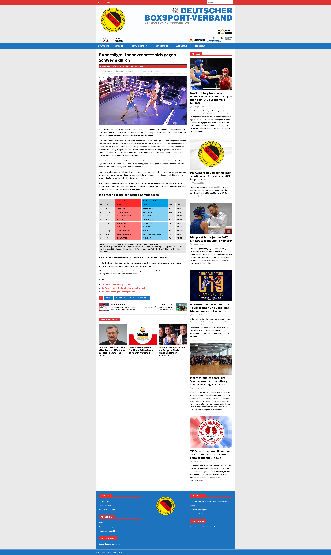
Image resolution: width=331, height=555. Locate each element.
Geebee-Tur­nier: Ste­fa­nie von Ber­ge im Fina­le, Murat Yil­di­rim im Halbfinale (172, 351)
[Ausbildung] (211, 218)
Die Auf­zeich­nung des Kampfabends (118, 291)
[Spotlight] (211, 359)
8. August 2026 (198, 388)
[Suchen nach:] (220, 2)
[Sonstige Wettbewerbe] (211, 432)
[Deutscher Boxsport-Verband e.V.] (165, 42)
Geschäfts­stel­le (105, 505)
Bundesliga (122, 71)
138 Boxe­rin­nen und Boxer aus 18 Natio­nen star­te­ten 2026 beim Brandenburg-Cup (210, 454)
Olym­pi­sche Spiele (197, 514)
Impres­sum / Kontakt (107, 509)
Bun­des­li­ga (194, 505)
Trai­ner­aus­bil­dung (106, 526)
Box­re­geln (200, 46)
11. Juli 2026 (196, 461)
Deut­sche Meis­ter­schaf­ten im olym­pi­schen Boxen (209, 501)
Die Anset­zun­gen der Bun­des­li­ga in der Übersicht (123, 288)
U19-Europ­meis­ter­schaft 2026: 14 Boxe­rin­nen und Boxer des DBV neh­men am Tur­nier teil (210, 308)
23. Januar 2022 (108, 71)
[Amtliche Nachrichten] (211, 154)
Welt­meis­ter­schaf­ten (198, 509)
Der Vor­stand (104, 501)
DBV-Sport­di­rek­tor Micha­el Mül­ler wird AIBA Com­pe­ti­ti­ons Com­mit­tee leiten (112, 351)
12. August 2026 (198, 314)
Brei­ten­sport (161, 46)
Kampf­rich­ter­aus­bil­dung (108, 531)
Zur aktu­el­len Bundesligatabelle (116, 284)
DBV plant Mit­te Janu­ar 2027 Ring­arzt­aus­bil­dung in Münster (211, 239)
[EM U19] (211, 74)
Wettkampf (155, 71)
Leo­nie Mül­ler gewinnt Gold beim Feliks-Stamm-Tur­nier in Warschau (142, 350)
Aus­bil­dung (181, 46)
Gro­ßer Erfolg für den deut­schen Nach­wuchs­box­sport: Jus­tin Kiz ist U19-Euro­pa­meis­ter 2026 (211, 98)
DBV (132, 298)
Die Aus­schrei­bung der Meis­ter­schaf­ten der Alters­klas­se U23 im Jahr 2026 (211, 176)
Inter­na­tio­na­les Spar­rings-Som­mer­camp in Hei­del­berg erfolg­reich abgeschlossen (208, 381)
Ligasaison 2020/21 (135, 71)
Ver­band (119, 46)
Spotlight (146, 71)
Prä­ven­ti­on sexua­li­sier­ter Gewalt (202, 527)
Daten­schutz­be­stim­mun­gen (109, 544)
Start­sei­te (103, 46)
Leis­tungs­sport (139, 46)
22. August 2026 (198, 106)
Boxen (108, 298)
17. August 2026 (198, 183)
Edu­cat (101, 522)
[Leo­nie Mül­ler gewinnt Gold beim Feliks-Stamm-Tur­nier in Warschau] (143, 334)
